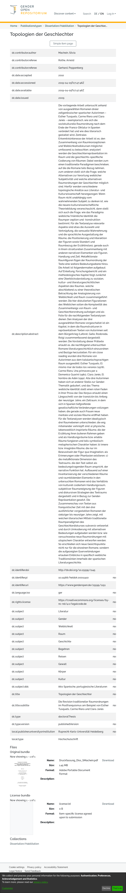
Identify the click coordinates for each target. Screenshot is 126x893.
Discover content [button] (64, 13)
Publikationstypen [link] (31, 25)
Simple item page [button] (63, 43)
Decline (106, 888)
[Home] (28, 9)
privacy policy (40, 882)
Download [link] (108, 760)
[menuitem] (65, 14)
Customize (7, 888)
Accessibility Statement (56, 867)
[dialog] (63, 883)
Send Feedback (33, 871)
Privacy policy (34, 867)
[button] (87, 14)
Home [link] (13, 25)
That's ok (117, 888)
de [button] (96, 13)
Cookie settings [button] (16, 867)
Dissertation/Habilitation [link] (59, 25)
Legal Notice (15, 871)
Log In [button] (111, 13)
